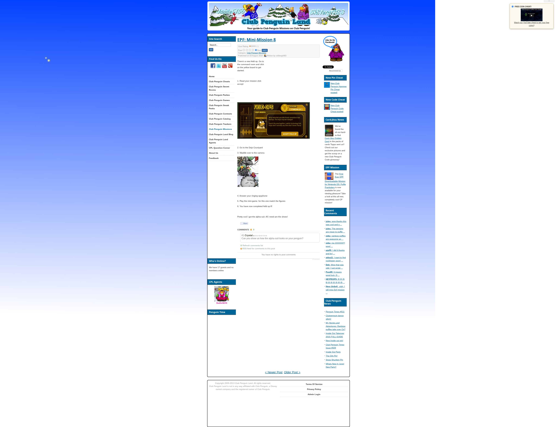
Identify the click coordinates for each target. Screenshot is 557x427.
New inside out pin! (334, 340)
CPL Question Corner (219, 148)
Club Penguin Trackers (220, 124)
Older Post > (292, 372)
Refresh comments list (253, 245)
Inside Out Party (333, 352)
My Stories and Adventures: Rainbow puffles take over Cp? (335, 326)
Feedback (214, 158)
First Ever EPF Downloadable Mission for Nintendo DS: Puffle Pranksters (335, 181)
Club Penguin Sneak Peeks (219, 107)
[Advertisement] (294, 80)
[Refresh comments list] (254, 229)
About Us (213, 153)
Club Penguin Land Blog (221, 134)
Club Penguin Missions (256, 53)
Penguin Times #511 (335, 312)
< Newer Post (274, 372)
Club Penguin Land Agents (218, 141)
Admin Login (314, 394)
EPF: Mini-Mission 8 (256, 39)
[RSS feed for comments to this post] (251, 229)
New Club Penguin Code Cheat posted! (337, 108)
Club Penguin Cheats (219, 81)
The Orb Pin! (332, 356)
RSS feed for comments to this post (259, 248)
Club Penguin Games (219, 100)
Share (245, 223)
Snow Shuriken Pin (334, 360)
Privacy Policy (314, 389)
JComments (316, 259)
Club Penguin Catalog (220, 119)
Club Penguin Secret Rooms (219, 88)
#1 (243, 235)
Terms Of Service (314, 384)
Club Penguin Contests (220, 114)
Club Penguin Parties (219, 95)
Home (212, 76)
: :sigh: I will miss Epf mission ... (335, 289)
